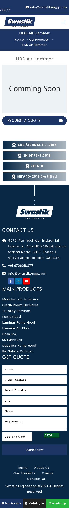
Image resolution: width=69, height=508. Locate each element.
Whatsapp (58, 503)
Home (19, 40)
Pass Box (9, 334)
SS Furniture (12, 340)
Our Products (39, 40)
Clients (47, 473)
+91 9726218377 (20, 265)
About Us (41, 467)
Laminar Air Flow (16, 328)
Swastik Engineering (21, 486)
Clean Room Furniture (20, 305)
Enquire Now (12, 503)
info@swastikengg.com (48, 7)
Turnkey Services (16, 311)
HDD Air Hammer (34, 45)
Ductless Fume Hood (19, 345)
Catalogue (36, 503)
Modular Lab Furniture (20, 299)
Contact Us (36, 479)
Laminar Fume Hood (18, 322)
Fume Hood (11, 316)
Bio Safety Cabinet (17, 351)
